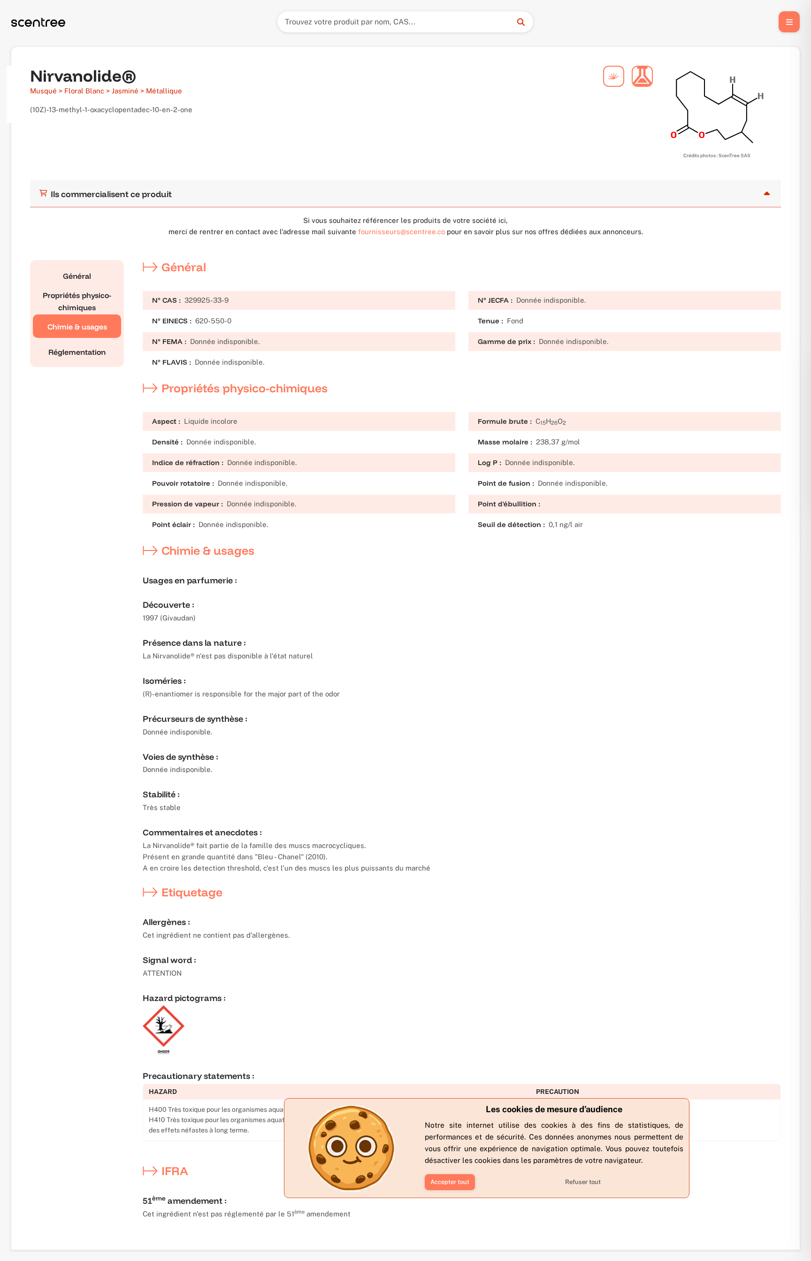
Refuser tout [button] (583, 1181)
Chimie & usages (77, 326)
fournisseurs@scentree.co (401, 232)
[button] (450, 1182)
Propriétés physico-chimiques (77, 301)
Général (77, 276)
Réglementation (77, 352)
